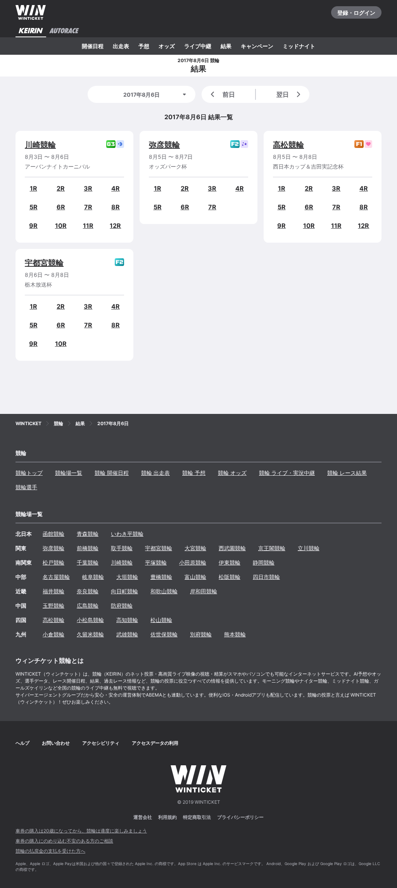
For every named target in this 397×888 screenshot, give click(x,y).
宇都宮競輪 (44, 263)
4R (115, 188)
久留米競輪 (90, 634)
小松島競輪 (90, 620)
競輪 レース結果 (347, 472)
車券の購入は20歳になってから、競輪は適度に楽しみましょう (81, 831)
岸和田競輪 (203, 591)
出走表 (121, 46)
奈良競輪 (87, 591)
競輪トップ (29, 472)
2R (61, 188)
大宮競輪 (195, 548)
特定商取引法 (197, 817)
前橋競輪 (87, 548)
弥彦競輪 (164, 144)
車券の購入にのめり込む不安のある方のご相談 (64, 841)
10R (61, 225)
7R (88, 207)
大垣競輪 (127, 576)
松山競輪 (161, 620)
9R (33, 225)
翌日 (282, 94)
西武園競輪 (232, 548)
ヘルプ (22, 743)
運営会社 (142, 817)
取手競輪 (122, 548)
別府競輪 (201, 634)
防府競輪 (122, 605)
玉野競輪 (53, 605)
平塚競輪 (156, 562)
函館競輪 (53, 533)
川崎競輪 (40, 144)
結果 (226, 46)
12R (115, 225)
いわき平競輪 (127, 533)
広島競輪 (87, 605)
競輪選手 (26, 487)
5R (33, 207)
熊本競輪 (235, 634)
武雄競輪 (127, 634)
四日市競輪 (266, 576)
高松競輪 (288, 144)
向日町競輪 (124, 591)
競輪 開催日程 (112, 472)
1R (33, 188)
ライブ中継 (197, 46)
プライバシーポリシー (240, 817)
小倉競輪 (53, 634)
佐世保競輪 (164, 634)
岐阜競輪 (93, 576)
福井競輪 (53, 591)
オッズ (167, 46)
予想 (143, 46)
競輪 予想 (193, 472)
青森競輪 (87, 533)
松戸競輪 (53, 562)
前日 (229, 94)
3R (88, 188)
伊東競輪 (229, 562)
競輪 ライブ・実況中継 (287, 472)
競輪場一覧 (68, 472)
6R (61, 207)
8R (115, 207)
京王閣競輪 (271, 548)
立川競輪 (308, 548)
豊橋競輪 (161, 576)
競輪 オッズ (232, 472)
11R (88, 225)
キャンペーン (257, 46)
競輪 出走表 (155, 472)
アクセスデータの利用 (155, 743)
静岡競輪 (263, 562)
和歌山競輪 (164, 591)
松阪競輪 (229, 576)
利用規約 (167, 817)
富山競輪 (195, 576)
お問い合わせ (56, 743)
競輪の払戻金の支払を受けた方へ (50, 851)
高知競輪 (127, 620)
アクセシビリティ (100, 743)
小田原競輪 (192, 562)
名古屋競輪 (56, 576)
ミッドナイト (299, 46)
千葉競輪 (87, 562)
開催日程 (93, 46)
